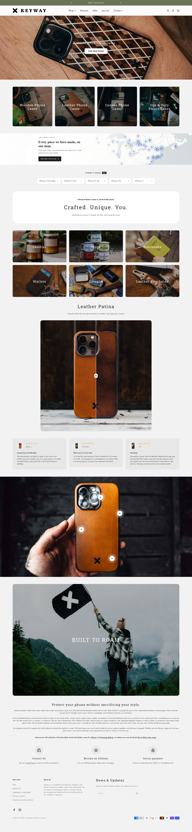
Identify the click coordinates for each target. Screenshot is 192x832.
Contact (117, 10)
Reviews (84, 10)
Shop (71, 10)
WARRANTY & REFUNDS (22, 792)
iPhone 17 (144, 181)
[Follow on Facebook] (14, 809)
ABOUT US (17, 788)
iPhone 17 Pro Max (48, 181)
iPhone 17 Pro (73, 181)
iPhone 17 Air (96, 181)
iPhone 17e (120, 181)
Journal (105, 10)
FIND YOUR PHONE (96, 51)
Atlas (95, 10)
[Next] (120, 3)
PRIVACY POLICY (19, 796)
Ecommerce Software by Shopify (35, 818)
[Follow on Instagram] (19, 809)
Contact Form (30, 763)
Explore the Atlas (50, 159)
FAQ (14, 785)
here (112, 763)
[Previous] (71, 3)
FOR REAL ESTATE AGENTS (23, 800)
